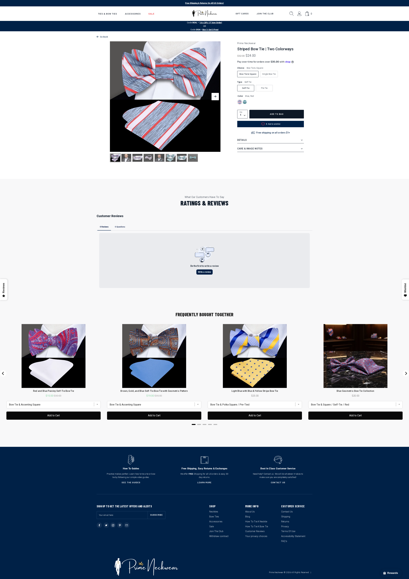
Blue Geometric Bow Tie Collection (355, 391)
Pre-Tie (264, 88)
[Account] (299, 13)
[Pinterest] (120, 525)
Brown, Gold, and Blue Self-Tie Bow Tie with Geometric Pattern (154, 391)
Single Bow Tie (269, 74)
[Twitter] (106, 525)
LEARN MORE (204, 482)
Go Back (104, 37)
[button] (107, 13)
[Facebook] (99, 525)
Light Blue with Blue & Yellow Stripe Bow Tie (255, 391)
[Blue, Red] (239, 102)
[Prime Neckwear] (205, 13)
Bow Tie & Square (247, 74)
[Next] (406, 373)
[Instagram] (113, 525)
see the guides (131, 482)
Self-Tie (245, 88)
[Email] (126, 525)
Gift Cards (242, 13)
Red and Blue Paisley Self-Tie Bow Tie (53, 391)
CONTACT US (278, 482)
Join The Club (265, 13)
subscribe (156, 515)
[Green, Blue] (245, 102)
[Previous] (3, 373)
